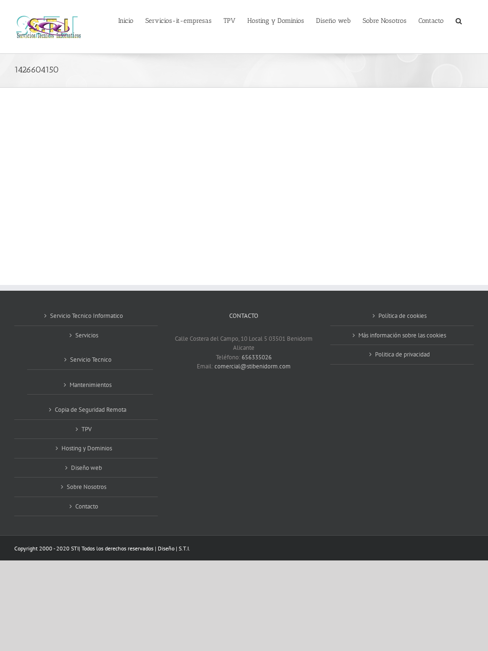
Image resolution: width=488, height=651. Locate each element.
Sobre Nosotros (86, 487)
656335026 (257, 357)
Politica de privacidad (402, 354)
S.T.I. (184, 548)
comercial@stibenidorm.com (252, 366)
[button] (459, 20)
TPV (86, 429)
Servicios (86, 335)
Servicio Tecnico (91, 360)
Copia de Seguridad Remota (90, 410)
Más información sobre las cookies (402, 335)
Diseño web (86, 468)
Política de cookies (402, 316)
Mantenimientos (91, 385)
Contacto (86, 506)
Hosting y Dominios (86, 448)
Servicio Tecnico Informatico (86, 316)
